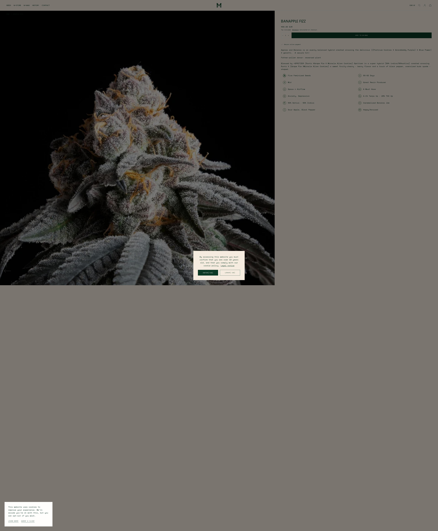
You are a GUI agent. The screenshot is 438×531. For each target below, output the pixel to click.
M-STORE (17, 5)
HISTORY (35, 5)
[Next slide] (267, 271)
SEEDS (8, 5)
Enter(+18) (208, 273)
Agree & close (28, 521)
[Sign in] (424, 5)
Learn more (13, 521)
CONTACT (46, 5)
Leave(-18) (230, 273)
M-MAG (27, 5)
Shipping (295, 30)
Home (8, 14)
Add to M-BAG (361, 35)
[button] (412, 5)
